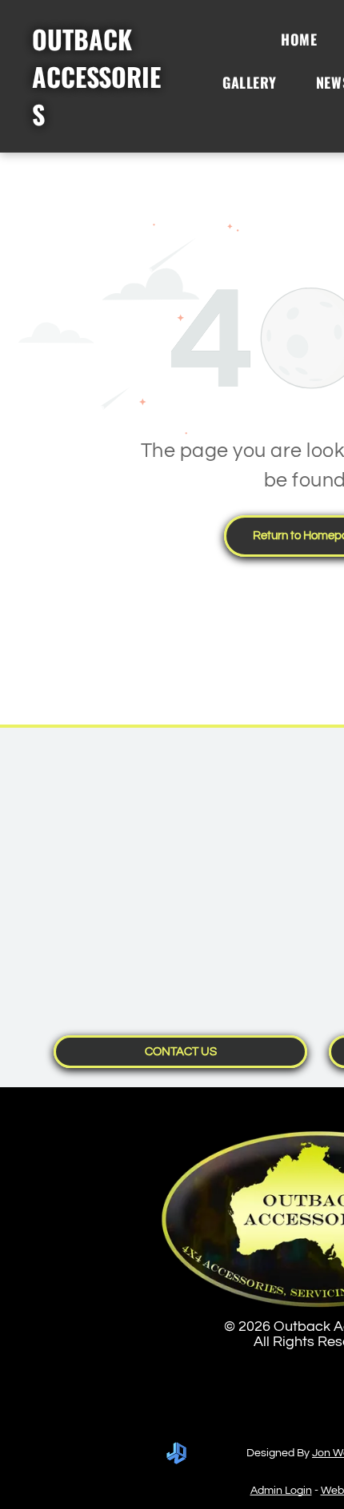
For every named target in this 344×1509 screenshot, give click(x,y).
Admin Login (281, 1490)
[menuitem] (304, 39)
